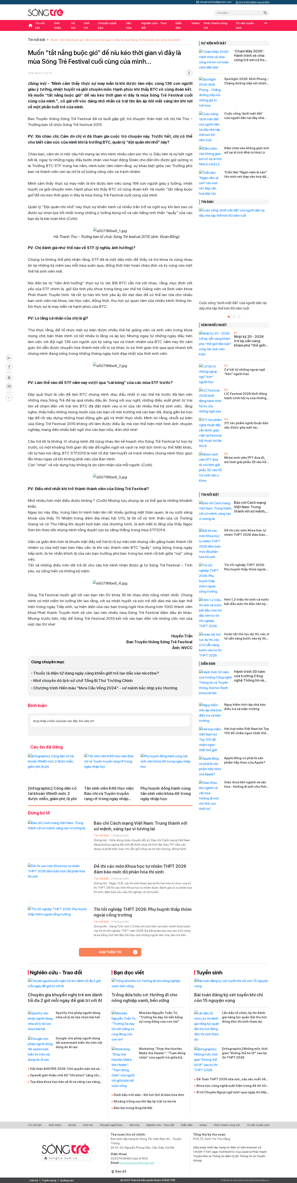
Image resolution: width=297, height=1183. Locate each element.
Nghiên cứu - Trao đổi (154, 25)
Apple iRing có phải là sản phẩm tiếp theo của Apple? (244, 760)
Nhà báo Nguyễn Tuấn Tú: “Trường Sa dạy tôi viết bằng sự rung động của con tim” (161, 1017)
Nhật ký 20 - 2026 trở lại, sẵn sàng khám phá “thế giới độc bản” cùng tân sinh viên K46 (249, 341)
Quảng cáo (67, 1180)
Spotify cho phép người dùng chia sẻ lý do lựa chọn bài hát (78, 1015)
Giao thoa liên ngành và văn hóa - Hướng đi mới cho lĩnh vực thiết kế (245, 785)
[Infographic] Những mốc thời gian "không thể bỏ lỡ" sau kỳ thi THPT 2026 (245, 1053)
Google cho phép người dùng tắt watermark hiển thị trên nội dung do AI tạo (79, 1043)
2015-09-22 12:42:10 (40, 73)
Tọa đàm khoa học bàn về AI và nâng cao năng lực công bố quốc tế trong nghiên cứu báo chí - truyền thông (66, 1082)
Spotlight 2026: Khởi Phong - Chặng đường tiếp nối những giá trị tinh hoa (246, 81)
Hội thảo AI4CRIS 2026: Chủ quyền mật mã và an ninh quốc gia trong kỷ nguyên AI (64, 1069)
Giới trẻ (86, 25)
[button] (228, 317)
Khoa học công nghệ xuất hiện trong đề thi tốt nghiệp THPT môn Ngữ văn (231, 1086)
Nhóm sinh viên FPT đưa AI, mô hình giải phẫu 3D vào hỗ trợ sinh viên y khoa (245, 460)
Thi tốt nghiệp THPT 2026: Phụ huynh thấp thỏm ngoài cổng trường (143, 912)
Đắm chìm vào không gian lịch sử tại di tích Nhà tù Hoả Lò (246, 150)
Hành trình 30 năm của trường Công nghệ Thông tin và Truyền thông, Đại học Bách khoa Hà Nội (249, 676)
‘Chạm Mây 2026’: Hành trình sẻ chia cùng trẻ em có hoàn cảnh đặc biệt (251, 55)
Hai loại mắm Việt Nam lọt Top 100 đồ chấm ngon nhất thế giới (246, 731)
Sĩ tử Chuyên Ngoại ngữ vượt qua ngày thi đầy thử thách (231, 1092)
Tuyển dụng (49, 1180)
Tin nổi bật (40, 25)
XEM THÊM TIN (110, 952)
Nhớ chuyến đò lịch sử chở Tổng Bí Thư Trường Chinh (83, 680)
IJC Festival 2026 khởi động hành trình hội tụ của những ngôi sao (245, 396)
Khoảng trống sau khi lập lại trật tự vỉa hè (145, 1101)
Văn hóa (129, 25)
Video (196, 23)
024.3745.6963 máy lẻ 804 (253, 2)
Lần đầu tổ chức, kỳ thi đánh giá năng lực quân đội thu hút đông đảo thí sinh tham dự (244, 1017)
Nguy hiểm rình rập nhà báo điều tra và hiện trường (245, 707)
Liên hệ (34, 1180)
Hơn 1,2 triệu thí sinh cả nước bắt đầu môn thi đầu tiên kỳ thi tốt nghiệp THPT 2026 (246, 602)
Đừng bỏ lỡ (39, 813)
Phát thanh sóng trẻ (215, 25)
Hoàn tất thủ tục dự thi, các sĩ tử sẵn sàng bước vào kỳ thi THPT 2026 (246, 636)
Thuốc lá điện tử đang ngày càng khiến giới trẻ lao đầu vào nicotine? (96, 673)
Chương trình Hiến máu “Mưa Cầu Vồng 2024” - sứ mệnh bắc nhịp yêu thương (105, 688)
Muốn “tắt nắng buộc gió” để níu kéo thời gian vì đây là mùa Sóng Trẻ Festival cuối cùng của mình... (116, 40)
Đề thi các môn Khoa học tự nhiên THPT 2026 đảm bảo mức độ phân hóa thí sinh (140, 869)
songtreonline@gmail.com (216, 1)
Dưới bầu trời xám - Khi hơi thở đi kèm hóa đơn (149, 1095)
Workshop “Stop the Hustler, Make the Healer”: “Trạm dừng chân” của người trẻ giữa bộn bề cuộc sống (162, 1053)
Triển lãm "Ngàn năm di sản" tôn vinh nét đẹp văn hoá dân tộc (246, 175)
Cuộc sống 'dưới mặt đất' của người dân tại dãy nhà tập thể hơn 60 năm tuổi (244, 116)
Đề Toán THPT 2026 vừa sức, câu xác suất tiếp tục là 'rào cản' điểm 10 (232, 1079)
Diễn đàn (178, 25)
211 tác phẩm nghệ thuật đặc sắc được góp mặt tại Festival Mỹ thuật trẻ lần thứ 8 (246, 425)
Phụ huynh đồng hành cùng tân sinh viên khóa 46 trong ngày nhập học (165, 793)
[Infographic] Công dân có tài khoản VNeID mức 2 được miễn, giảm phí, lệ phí (52, 793)
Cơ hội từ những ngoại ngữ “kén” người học (244, 372)
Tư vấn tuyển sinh (245, 25)
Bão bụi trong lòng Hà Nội (133, 1108)
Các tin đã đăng (46, 747)
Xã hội (73, 25)
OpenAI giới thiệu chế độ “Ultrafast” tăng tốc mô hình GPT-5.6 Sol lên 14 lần (64, 1075)
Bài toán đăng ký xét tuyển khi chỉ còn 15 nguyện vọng (228, 997)
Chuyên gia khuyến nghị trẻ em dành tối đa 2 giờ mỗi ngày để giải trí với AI (65, 997)
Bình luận (37, 705)
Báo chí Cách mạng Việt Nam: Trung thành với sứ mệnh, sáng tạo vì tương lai (140, 826)
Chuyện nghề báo (107, 25)
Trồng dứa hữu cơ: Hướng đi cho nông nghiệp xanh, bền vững (144, 997)
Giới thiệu (57, 25)
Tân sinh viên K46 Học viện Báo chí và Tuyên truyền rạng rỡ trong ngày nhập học (108, 793)
